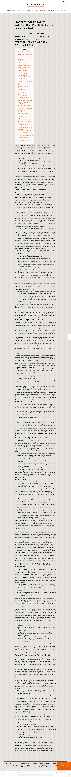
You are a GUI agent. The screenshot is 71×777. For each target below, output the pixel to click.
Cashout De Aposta (22, 107)
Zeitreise (48, 10)
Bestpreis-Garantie (64, 765)
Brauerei (18, 10)
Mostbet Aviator (22, 89)
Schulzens (13, 10)
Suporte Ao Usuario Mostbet (24, 97)
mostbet (49, 202)
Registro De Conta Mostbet (24, 130)
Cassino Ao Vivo (22, 91)
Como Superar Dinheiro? (24, 132)
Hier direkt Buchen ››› (64, 768)
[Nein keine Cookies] (69, 774)
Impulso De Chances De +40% (25, 118)
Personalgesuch (61, 10)
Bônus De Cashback (22, 75)
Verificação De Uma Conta (24, 142)
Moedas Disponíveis (22, 68)
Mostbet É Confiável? (23, 73)
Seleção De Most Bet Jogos (24, 95)
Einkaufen (53, 10)
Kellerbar (37, 10)
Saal (33, 10)
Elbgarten (42, 10)
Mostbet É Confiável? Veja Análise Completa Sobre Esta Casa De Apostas (25, 121)
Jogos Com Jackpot (22, 59)
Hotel (23, 10)
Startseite (7, 10)
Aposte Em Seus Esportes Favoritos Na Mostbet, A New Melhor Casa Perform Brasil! (25, 56)
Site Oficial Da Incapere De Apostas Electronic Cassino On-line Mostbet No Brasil (25, 66)
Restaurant (28, 10)
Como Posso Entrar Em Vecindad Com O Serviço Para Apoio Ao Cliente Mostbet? (25, 101)
